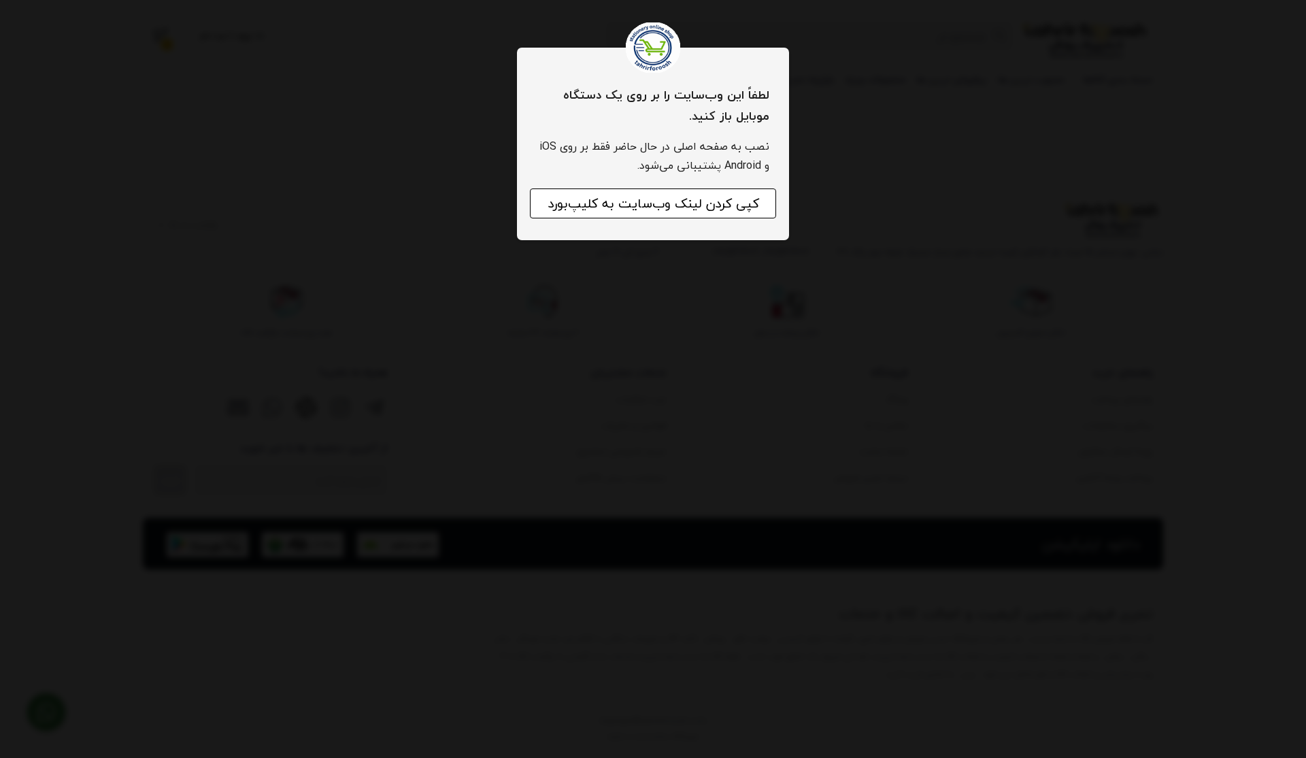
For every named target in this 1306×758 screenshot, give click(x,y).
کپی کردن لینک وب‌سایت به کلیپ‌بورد (653, 203)
